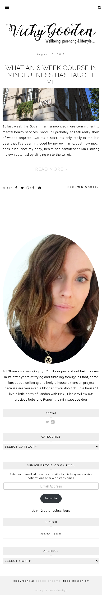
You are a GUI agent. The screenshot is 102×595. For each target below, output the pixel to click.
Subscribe (51, 498)
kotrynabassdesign (51, 590)
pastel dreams (48, 580)
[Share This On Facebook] (17, 188)
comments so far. (84, 186)
